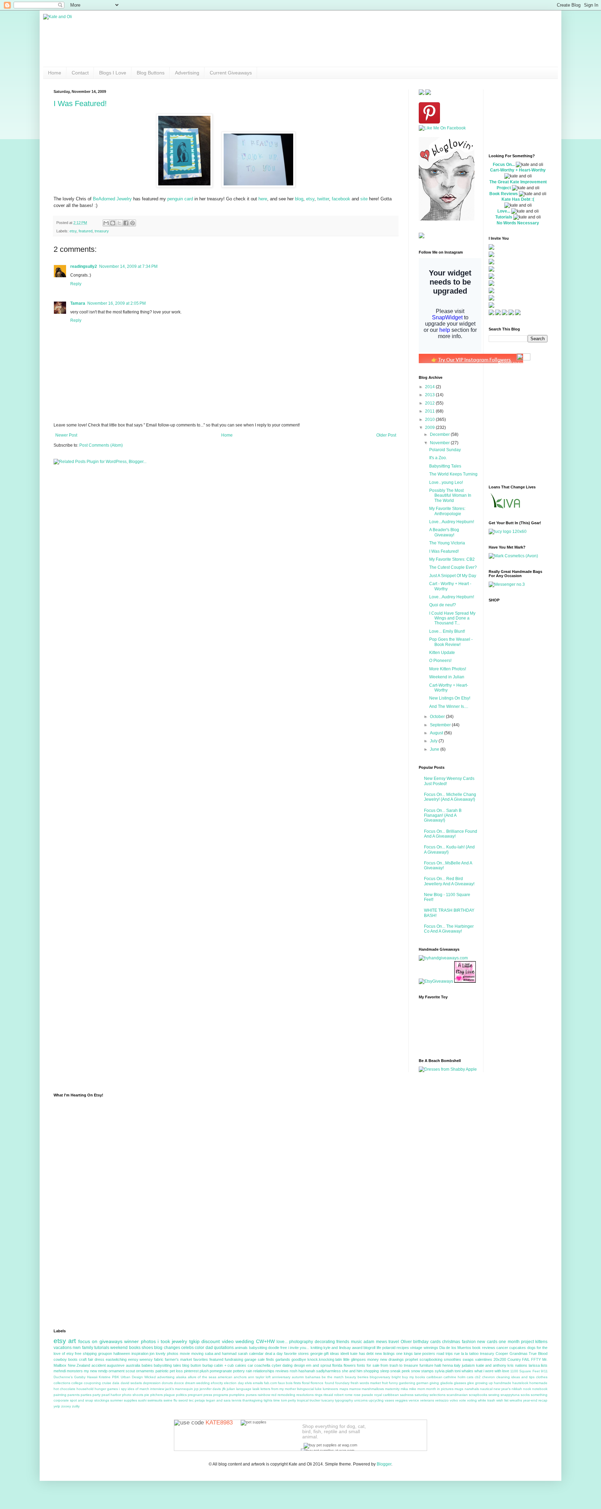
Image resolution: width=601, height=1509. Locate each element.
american (225, 1377)
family (87, 1347)
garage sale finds (259, 1359)
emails (258, 1383)
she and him (352, 1371)
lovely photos (167, 1353)
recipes (402, 1348)
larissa (534, 1365)
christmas (451, 1341)
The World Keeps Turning (453, 474)
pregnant (195, 1395)
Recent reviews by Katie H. (523, 363)
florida (337, 1365)
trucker (315, 1400)
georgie (316, 1353)
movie (185, 1353)
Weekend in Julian (446, 676)
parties (86, 1395)
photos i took (155, 1341)
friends (342, 1341)
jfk (224, 1389)
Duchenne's (63, 1377)
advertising (166, 1377)
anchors (240, 1377)
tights (268, 1400)
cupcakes (517, 1348)
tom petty (288, 1400)
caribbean (434, 1377)
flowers (350, 1365)
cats (470, 1377)
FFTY (536, 1359)
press (207, 1395)
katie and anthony (491, 1365)
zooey (66, 1406)
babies (147, 1365)
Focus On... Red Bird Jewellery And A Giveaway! (449, 881)
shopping (371, 1371)
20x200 (500, 1359)
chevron (488, 1377)
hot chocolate (64, 1389)
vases (389, 1400)
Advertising (187, 72)
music (356, 1341)
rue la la (461, 1353)
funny (393, 1383)
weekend (119, 1347)
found (329, 1383)
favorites (200, 1359)
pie (146, 1395)
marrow (355, 1389)
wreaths (516, 1400)
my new (90, 1371)
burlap (207, 1365)
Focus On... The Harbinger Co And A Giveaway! (449, 929)
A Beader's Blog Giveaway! (444, 532)
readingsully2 (83, 266)
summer (116, 1400)
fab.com (270, 1383)
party (97, 1395)
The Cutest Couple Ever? (453, 567)
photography (301, 1341)
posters (428, 1353)
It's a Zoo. (438, 457)
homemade (538, 1383)
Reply (75, 283)
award (357, 1348)
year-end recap (535, 1400)
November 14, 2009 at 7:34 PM (128, 266)
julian (231, 1389)
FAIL (526, 1359)
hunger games (106, 1389)
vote (462, 1400)
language (243, 1389)
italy (457, 1365)
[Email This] (106, 222)
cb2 (478, 1377)
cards (435, 1341)
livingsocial (305, 1389)
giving (434, 1383)
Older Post (386, 435)
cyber (276, 1365)
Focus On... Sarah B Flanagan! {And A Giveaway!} (443, 815)
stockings (101, 1400)
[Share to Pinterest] (132, 222)
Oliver (406, 1341)
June (435, 749)
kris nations (517, 1365)
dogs (531, 1348)
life (379, 1348)
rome (349, 1395)
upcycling (376, 1400)
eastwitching (116, 1359)
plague (169, 1395)
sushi (142, 1400)
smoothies (452, 1359)
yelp (57, 1406)
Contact (80, 72)
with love (502, 1371)
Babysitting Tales (445, 466)
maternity (392, 1389)
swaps (468, 1359)
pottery (239, 1371)
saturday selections (430, 1395)
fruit (385, 1383)
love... (282, 1341)
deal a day (274, 1353)
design (299, 1365)
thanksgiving (252, 1400)
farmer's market (178, 1359)
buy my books (413, 1377)
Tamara (77, 303)
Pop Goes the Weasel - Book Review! (451, 642)
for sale (373, 1365)
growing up (484, 1383)
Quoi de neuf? (442, 604)
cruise (106, 1383)
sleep (384, 1371)
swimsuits (154, 1400)
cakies (240, 1365)
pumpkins (237, 1395)
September (441, 724)
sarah (243, 1353)
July (434, 740)
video (228, 1341)
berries (363, 1377)
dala (115, 1383)
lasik (256, 1389)
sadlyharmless (328, 1371)
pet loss (176, 1371)
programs (220, 1395)
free (283, 1348)
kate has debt (362, 1353)
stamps (427, 1371)
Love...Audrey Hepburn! (451, 521)
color (199, 1347)
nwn (77, 1347)
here (262, 198)
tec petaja (197, 1400)
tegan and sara (218, 1400)
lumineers (330, 1389)
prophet (411, 1359)
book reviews (483, 1348)
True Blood (538, 1353)
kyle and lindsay (337, 1348)
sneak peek (400, 1371)
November (440, 442)
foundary (342, 1383)
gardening (407, 1383)
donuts (167, 1383)
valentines (483, 1359)
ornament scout (122, 1371)
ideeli (344, 1353)
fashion (469, 1341)
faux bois (285, 1383)
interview (157, 1389)
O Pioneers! (440, 660)
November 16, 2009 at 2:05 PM (116, 303)
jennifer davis (210, 1389)
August (437, 732)
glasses (460, 1383)
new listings (385, 1353)
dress (99, 1359)
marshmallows (373, 1389)
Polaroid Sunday (445, 449)
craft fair (86, 1359)
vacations (63, 1347)
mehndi (60, 1371)
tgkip (194, 1341)
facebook (341, 198)
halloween (121, 1353)
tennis (236, 1400)
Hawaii (92, 1377)
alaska (181, 1377)
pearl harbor (111, 1395)
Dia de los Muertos (455, 1348)
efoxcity (217, 1383)
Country (514, 1359)
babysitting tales (167, 1365)
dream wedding (197, 1383)
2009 (430, 427)
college (77, 1383)
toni (457, 1371)
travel (393, 1341)
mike (412, 1389)
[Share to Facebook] (125, 222)
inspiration (140, 1353)
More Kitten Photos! (447, 668)
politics (181, 1395)
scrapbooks (478, 1395)
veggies (401, 1400)
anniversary (281, 1377)
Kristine (105, 1377)
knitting (316, 1348)
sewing (493, 1395)
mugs (459, 1389)
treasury (102, 231)
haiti (437, 1365)
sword (183, 1400)
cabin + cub (224, 1365)
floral (306, 1383)
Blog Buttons (151, 72)
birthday (420, 1341)
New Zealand (79, 1365)
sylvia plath (444, 1371)
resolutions (305, 1395)
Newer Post (66, 435)
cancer (502, 1348)
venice (414, 1400)
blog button (191, 1365)
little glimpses (354, 1359)
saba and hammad (221, 1353)
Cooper (502, 1353)
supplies (130, 1400)
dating (287, 1365)
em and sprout (318, 1365)
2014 (430, 386)
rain (249, 1371)
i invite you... (299, 1348)
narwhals (472, 1389)
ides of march (138, 1389)
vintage (416, 1348)
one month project (516, 1341)
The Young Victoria (447, 543)
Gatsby (80, 1377)
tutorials (101, 1347)
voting (472, 1400)
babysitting (258, 1348)
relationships (263, 1371)
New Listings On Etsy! (449, 698)
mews (381, 1341)
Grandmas (519, 1353)
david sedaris (131, 1383)
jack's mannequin (179, 1389)
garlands (282, 1359)
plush (204, 1371)
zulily (76, 1406)
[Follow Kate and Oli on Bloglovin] (446, 219)
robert (339, 1395)
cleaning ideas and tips (515, 1377)
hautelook (520, 1383)
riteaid (328, 1395)
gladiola (446, 1383)
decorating (325, 1341)
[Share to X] (119, 222)
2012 (430, 403)
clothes (541, 1377)
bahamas (312, 1377)
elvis (248, 1383)
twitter (323, 198)
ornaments (145, 1371)
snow (415, 1371)
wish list (502, 1400)
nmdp (102, 1371)
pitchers (156, 1395)
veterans (427, 1400)
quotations (224, 1347)
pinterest (191, 1371)
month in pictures (440, 1389)
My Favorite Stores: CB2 (452, 559)
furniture (426, 1365)
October (438, 716)
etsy (310, 198)
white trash (486, 1400)
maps (343, 1389)
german (422, 1383)
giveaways (110, 1341)
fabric (158, 1359)
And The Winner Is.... (448, 706)
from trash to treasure (399, 1365)
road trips (444, 1353)
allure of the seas (202, 1377)
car (250, 1365)
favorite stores (296, 1353)
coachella (262, 1365)
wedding (244, 1341)
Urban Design (132, 1377)
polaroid (388, 1348)
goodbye (298, 1359)
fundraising (234, 1359)
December (440, 434)
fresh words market (366, 1383)
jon (152, 1353)
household (85, 1389)
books (135, 1347)
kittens (541, 1341)
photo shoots (132, 1395)
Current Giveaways (231, 72)
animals (241, 1348)
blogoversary (380, 1377)
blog (299, 198)
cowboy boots (66, 1359)
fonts (361, 1365)
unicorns (361, 1400)
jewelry (179, 1341)
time (276, 1400)
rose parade (363, 1395)
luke (318, 1389)
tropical (302, 1400)
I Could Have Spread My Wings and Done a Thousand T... (452, 618)
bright (396, 1377)
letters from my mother (278, 1389)
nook (527, 1389)
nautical (486, 1389)
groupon (105, 1353)
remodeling (286, 1395)
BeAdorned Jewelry (112, 198)
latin (338, 1359)
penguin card (180, 198)
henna (447, 1365)
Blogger (384, 1464)
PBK (115, 1377)
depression (152, 1383)
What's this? (523, 471)
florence (317, 1383)
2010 (430, 419)
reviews (282, 1371)
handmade (502, 1383)
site (364, 198)
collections (62, 1383)
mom (421, 1389)
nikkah (517, 1389)
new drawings (392, 1359)
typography (344, 1400)
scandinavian (457, 1395)
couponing (92, 1383)
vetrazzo (442, 1400)
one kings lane (408, 1353)
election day (233, 1383)
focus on (87, 1341)
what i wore (484, 1371)
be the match (333, 1377)
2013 (430, 394)
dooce (179, 1383)
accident (98, 1365)
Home (54, 72)
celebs (187, 1347)
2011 (430, 411)
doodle (273, 1348)
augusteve (116, 1365)
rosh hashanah (302, 1371)
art (72, 1340)
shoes (147, 1347)
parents (73, 1395)
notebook (539, 1389)
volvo (454, 1400)
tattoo (474, 1353)
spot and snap (81, 1400)
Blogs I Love (112, 72)
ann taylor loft (259, 1377)
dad (209, 1347)
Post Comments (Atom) (101, 445)
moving (197, 1353)
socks (525, 1395)
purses (251, 1395)
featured (86, 231)
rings (318, 1395)
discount (210, 1341)
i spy (122, 1389)
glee (470, 1383)
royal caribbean (386, 1395)
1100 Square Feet (524, 1371)
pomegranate (221, 1371)
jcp (196, 1389)
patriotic (162, 1371)
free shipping (86, 1353)
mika (404, 1389)
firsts (297, 1383)
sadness (407, 1395)
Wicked (150, 1377)
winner (131, 1341)
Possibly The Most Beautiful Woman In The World (450, 495)
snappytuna (510, 1395)
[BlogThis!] (112, 222)
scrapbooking (430, 1359)
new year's (502, 1389)
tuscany (327, 1400)
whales (467, 1371)
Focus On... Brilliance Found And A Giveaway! (450, 834)
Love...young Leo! (446, 482)
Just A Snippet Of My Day (452, 575)
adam (368, 1341)
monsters (75, 1371)
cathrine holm (454, 1377)
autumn (298, 1377)
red (274, 1395)
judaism (468, 1365)
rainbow (264, 1395)
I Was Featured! (80, 103)
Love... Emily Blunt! (447, 631)
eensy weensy (140, 1359)
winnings (431, 1348)
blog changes (167, 1347)
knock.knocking (320, 1359)
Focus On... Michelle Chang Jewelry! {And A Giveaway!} (450, 797)
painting (60, 1395)
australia (133, 1365)
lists (544, 1365)
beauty (350, 1377)
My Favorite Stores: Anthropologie (447, 511)
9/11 (544, 1371)
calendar (256, 1353)
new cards (487, 1341)
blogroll (369, 1348)
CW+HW (265, 1341)
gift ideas (331, 1353)
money (373, 1359)
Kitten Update (442, 652)
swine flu (170, 1400)
